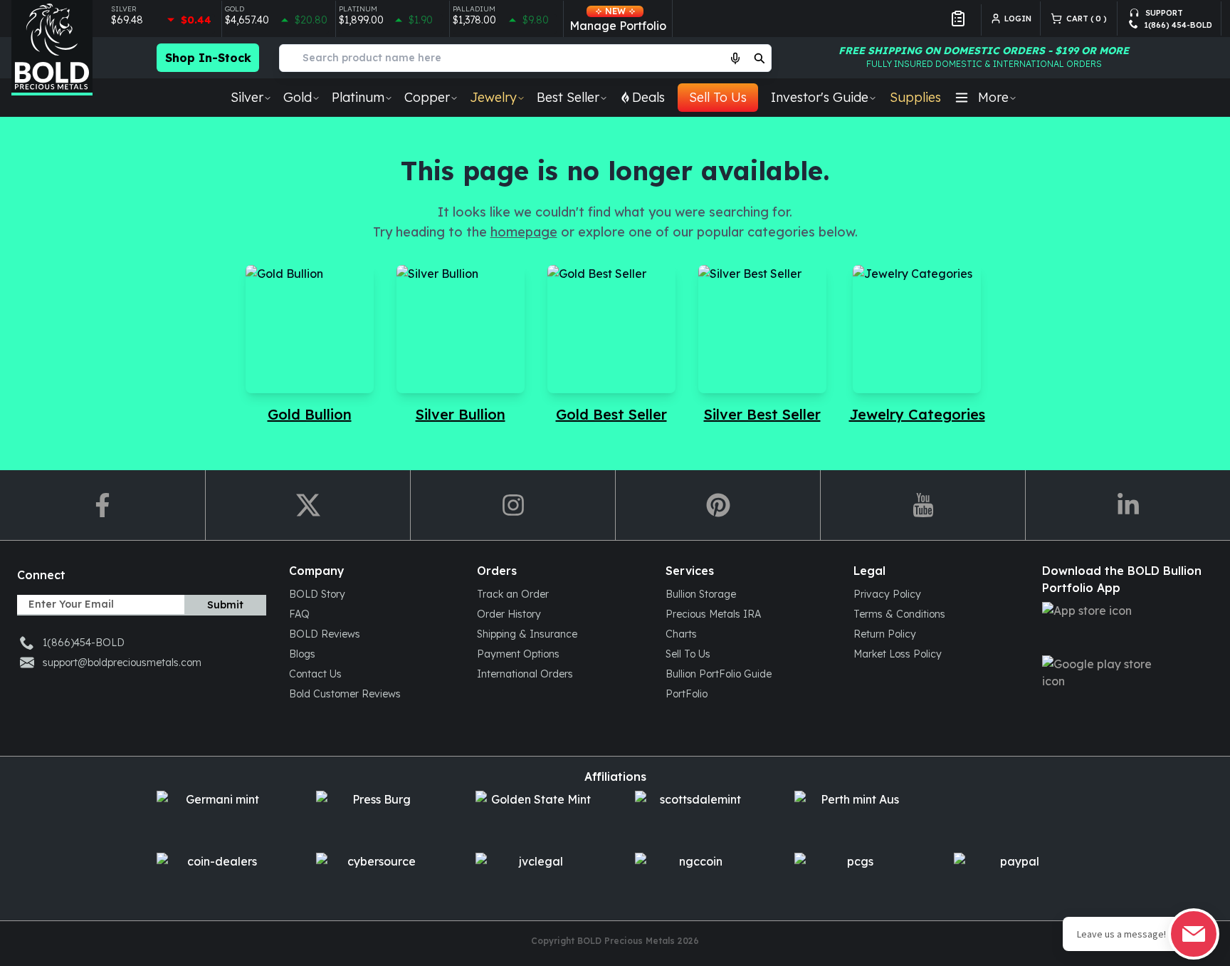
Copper (427, 97)
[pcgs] (854, 878)
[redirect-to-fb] (102, 505)
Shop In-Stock (208, 58)
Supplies (915, 97)
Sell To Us (718, 97)
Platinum (358, 97)
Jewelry (493, 97)
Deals (648, 97)
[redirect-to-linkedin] (1127, 505)
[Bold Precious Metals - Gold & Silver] (52, 47)
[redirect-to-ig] (512, 505)
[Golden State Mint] (535, 816)
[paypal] (1013, 878)
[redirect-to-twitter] (307, 505)
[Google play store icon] (1124, 680)
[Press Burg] (376, 816)
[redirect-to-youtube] (922, 505)
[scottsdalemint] (695, 816)
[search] (759, 57)
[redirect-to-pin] (717, 505)
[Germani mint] (216, 816)
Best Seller (568, 97)
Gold (297, 97)
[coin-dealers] (216, 878)
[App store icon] (1124, 627)
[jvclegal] (535, 878)
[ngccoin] (695, 878)
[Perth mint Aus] (854, 816)
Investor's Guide (819, 97)
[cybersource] (376, 878)
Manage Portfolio (617, 19)
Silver (247, 97)
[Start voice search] (735, 58)
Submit (225, 604)
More (993, 97)
